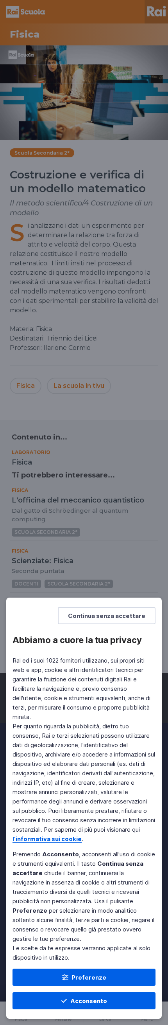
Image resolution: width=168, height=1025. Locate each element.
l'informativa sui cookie (47, 839)
